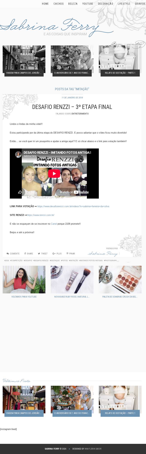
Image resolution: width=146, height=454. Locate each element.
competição (16, 260)
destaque (55, 260)
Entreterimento (80, 113)
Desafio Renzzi (41, 260)
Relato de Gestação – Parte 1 (120, 73)
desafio (28, 260)
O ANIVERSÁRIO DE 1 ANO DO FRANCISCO (73, 73)
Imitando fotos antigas (91, 260)
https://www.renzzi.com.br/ (40, 215)
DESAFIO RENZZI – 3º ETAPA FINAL (72, 107)
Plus (59, 253)
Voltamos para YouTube (23, 296)
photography (111, 260)
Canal (54, 223)
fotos (65, 260)
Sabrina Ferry (103, 254)
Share (30, 253)
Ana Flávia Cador (93, 449)
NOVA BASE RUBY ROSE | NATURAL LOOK (73, 296)
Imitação (74, 260)
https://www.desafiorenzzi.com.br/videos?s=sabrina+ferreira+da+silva (73, 206)
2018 (7, 260)
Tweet (44, 253)
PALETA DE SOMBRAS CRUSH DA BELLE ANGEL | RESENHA (121, 296)
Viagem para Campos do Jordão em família (25, 73)
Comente (14, 253)
